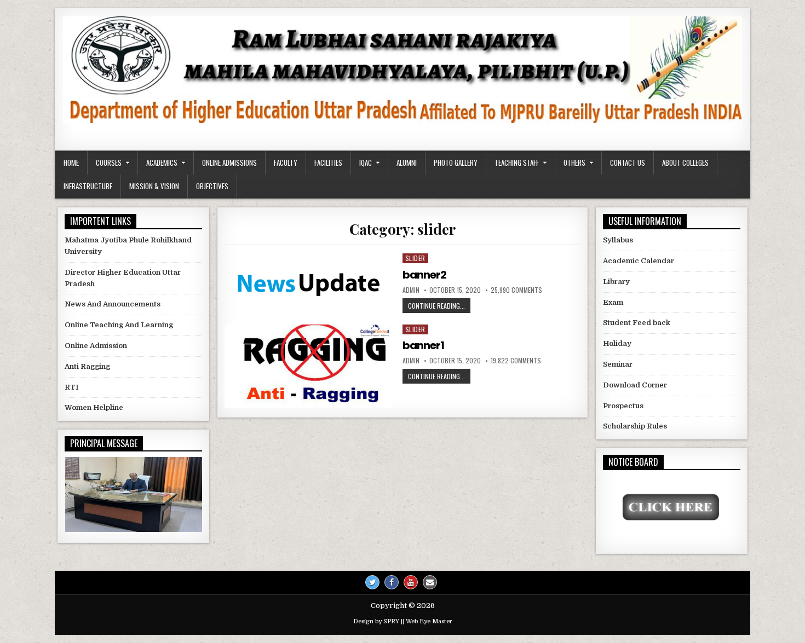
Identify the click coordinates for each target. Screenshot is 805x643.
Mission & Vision (154, 186)
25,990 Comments (516, 290)
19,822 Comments (516, 360)
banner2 (424, 274)
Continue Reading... (439, 305)
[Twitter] (372, 582)
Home (71, 162)
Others (574, 162)
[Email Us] (430, 582)
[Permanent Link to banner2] (308, 283)
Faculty (285, 162)
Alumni (406, 162)
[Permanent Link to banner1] (308, 366)
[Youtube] (411, 582)
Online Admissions (229, 162)
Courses (109, 162)
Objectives (212, 186)
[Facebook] (391, 582)
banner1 (423, 345)
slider (415, 258)
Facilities (328, 162)
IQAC (365, 162)
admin (411, 290)
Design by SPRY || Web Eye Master (402, 621)
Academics (161, 162)
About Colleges (685, 162)
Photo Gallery (456, 162)
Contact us (627, 162)
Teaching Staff (517, 162)
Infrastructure (88, 186)
